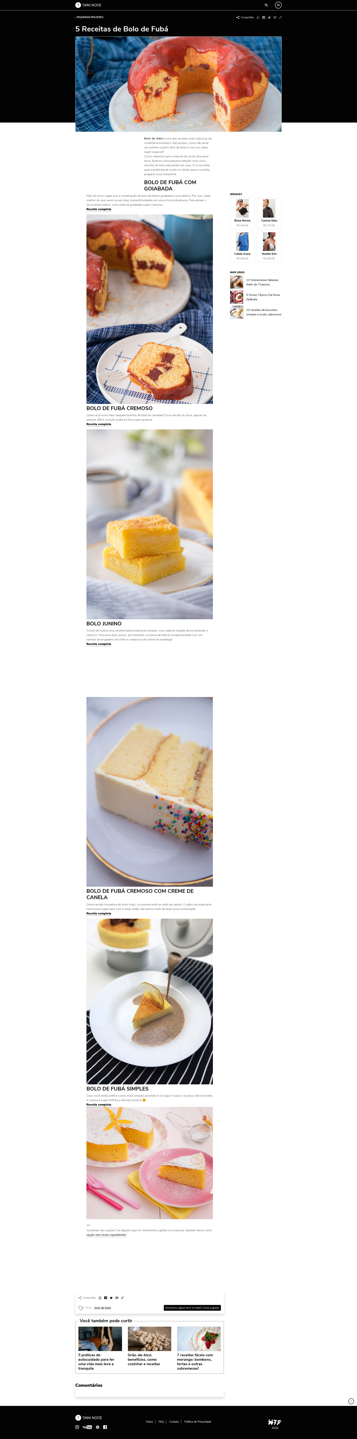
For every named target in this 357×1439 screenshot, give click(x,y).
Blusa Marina (242, 220)
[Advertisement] (114, 161)
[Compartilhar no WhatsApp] (258, 17)
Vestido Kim (269, 254)
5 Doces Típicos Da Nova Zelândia (263, 297)
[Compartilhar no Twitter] (269, 17)
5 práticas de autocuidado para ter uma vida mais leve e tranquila (96, 1362)
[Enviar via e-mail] (275, 17)
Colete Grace (242, 254)
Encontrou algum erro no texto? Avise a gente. (192, 1308)
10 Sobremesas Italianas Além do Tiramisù (262, 282)
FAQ (161, 1422)
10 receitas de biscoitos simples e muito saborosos (264, 312)
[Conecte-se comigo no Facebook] (105, 1427)
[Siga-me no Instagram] (77, 1427)
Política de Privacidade (197, 1422)
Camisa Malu (269, 220)
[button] (280, 17)
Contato (174, 1422)
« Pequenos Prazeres (89, 17)
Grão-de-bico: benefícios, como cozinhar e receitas (144, 1359)
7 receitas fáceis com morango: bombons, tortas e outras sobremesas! (195, 1362)
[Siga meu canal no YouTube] (87, 1427)
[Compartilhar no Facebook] (263, 17)
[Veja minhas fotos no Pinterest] (97, 1427)
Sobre (149, 1422)
